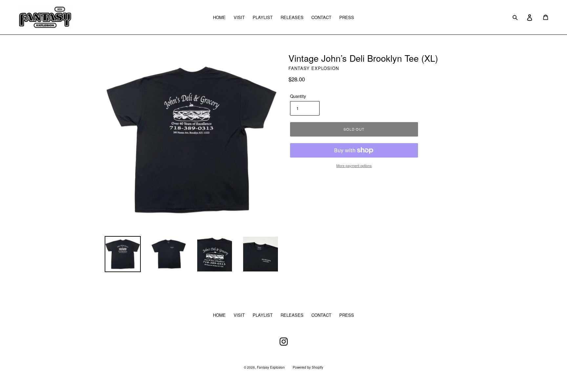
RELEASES (292, 17)
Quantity (298, 96)
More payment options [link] (354, 165)
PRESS (346, 17)
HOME (219, 17)
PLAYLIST (263, 17)
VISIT (239, 17)
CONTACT (321, 17)
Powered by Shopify (308, 367)
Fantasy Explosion (271, 367)
